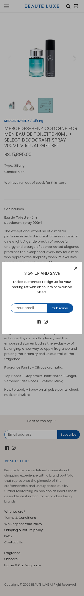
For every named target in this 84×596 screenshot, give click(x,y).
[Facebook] (39, 321)
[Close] (76, 268)
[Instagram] (46, 321)
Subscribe (60, 308)
